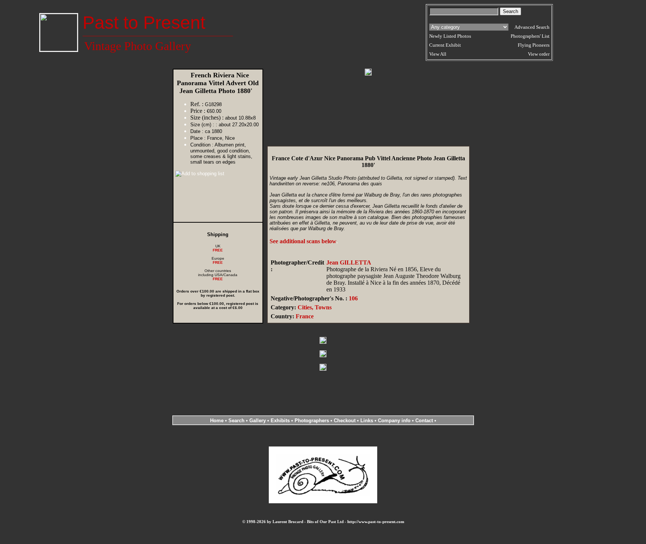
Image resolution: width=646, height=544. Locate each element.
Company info (395, 420)
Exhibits (280, 420)
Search (236, 420)
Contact (424, 420)
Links (366, 420)
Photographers (312, 420)
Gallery (257, 420)
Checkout (345, 420)
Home (217, 420)
